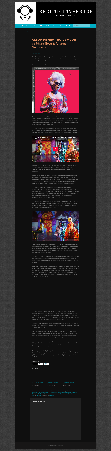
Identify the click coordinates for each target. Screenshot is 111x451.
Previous (82, 31)
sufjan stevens (62, 394)
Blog (35, 26)
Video (41, 26)
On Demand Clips (54, 391)
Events (55, 26)
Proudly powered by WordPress (55, 445)
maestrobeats (36, 31)
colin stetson (58, 392)
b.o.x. (77, 391)
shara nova (49, 394)
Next (88, 31)
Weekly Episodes (26, 26)
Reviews (60, 391)
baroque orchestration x (44, 392)
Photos (48, 26)
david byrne (64, 392)
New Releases (46, 391)
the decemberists (70, 394)
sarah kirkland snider (41, 394)
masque (69, 392)
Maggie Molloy (37, 53)
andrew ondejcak (72, 391)
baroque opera (35, 392)
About (61, 26)
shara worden (55, 394)
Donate (68, 26)
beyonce (53, 392)
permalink (51, 395)
